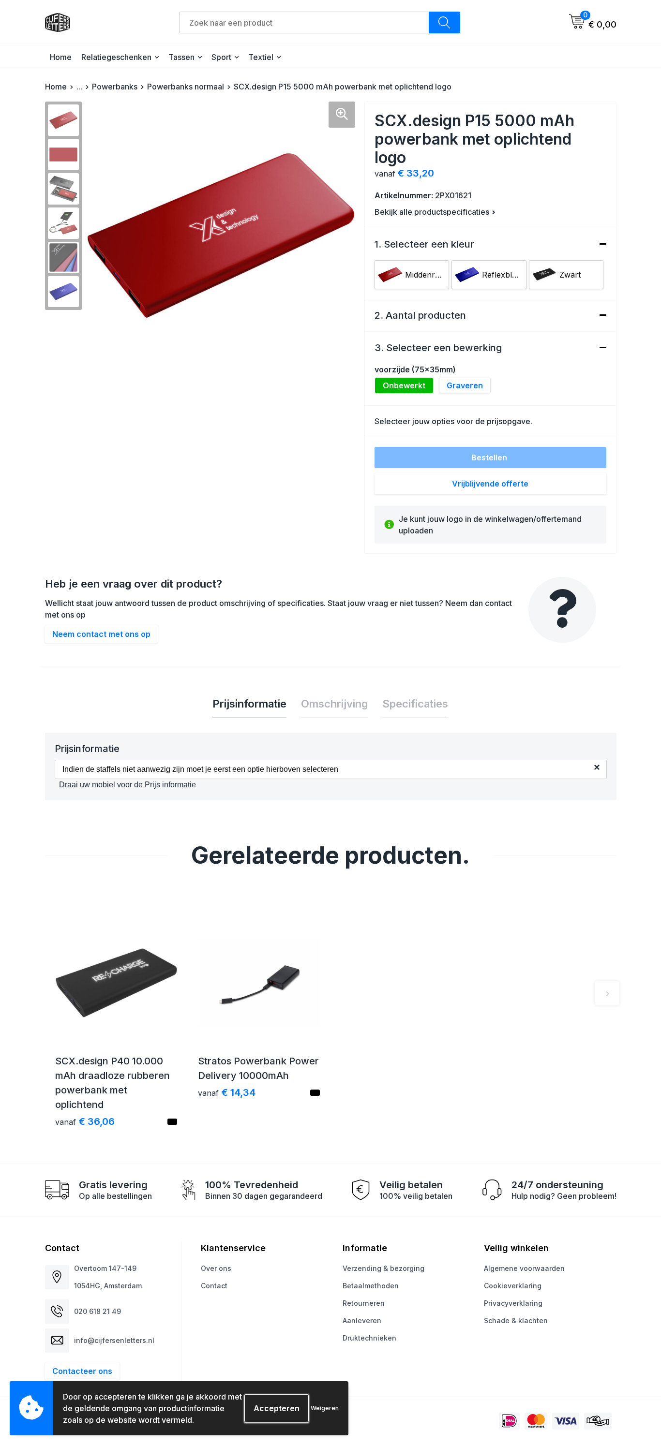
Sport (221, 57)
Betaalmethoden (371, 1286)
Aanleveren (362, 1320)
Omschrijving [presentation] (334, 703)
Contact (214, 1286)
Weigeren (325, 1408)
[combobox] (304, 22)
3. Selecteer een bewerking (438, 348)
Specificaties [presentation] (415, 703)
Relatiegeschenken (116, 57)
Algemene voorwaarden (524, 1268)
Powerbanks (114, 86)
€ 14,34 (226, 1092)
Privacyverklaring (513, 1303)
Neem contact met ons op (101, 634)
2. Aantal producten (420, 315)
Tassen (181, 57)
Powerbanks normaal (185, 86)
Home (61, 57)
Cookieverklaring (512, 1286)
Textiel (260, 57)
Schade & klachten (516, 1320)
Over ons (216, 1268)
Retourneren (364, 1303)
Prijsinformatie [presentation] (249, 703)
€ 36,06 (85, 1121)
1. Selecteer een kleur (424, 244)
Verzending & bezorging (383, 1268)
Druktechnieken (369, 1338)
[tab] (249, 704)
